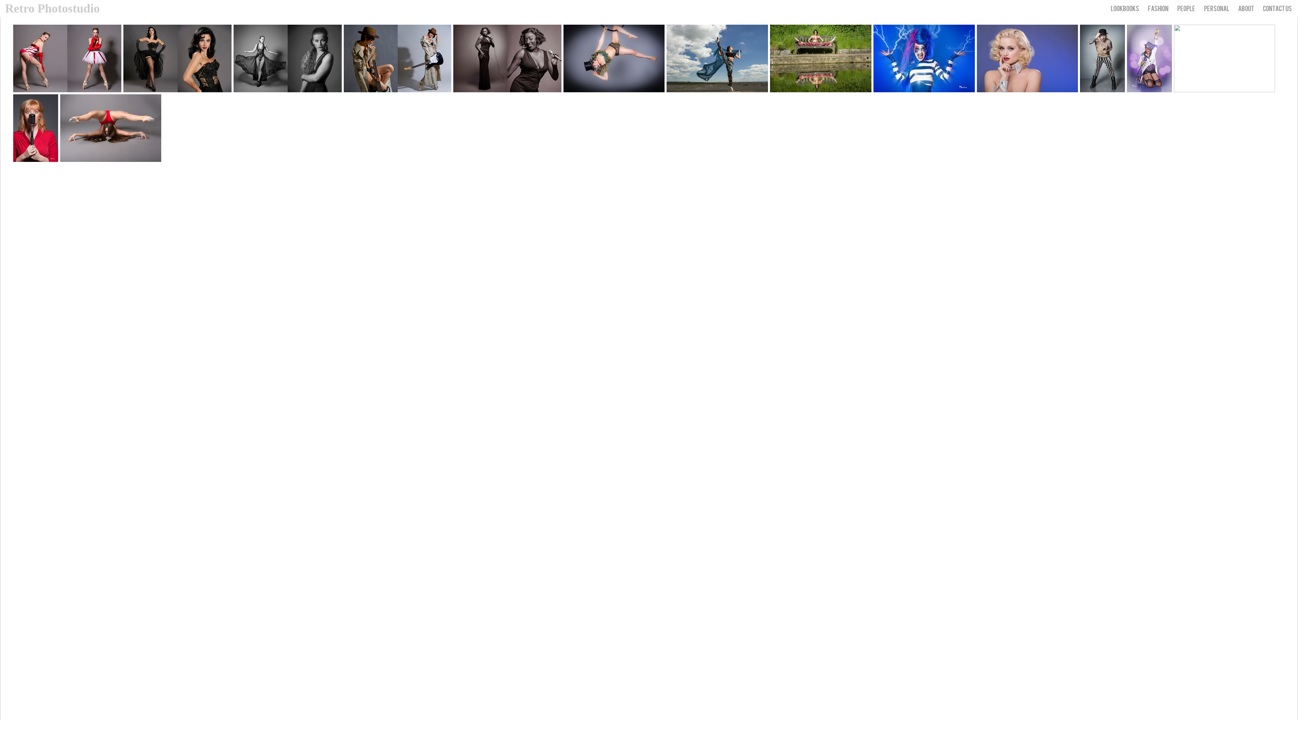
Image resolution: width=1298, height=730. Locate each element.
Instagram (1273, 725)
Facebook (1293, 725)
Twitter (1283, 725)
